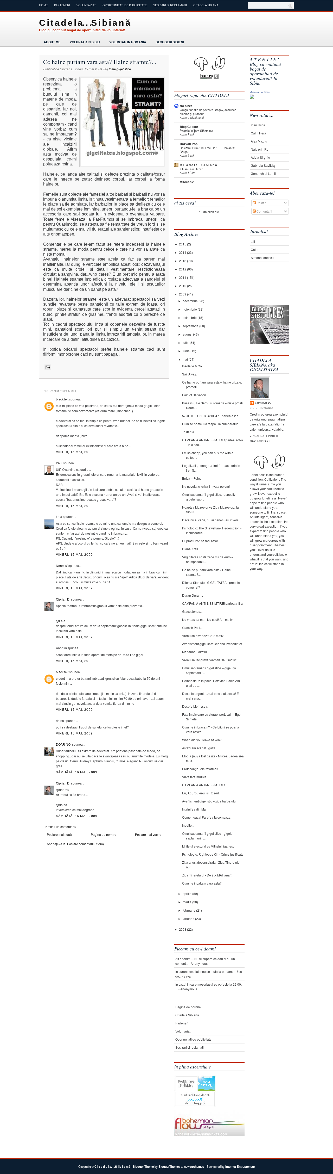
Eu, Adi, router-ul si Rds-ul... (201, 793)
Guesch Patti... (192, 627)
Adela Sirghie (260, 157)
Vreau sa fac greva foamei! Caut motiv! (209, 660)
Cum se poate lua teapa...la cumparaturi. (210, 424)
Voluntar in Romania (127, 42)
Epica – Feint (191, 478)
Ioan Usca (258, 125)
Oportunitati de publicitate (125, 5)
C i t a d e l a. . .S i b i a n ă (84, 23)
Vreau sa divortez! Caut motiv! (203, 635)
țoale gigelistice (120, 69)
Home (43, 5)
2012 (183, 269)
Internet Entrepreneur (240, 1166)
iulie (186, 342)
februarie (189, 910)
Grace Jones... (192, 611)
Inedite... (188, 825)
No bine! (186, 105)
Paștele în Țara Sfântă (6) (196, 130)
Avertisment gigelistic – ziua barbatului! (209, 801)
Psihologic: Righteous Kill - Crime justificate (213, 854)
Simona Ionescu (262, 257)
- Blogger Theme (142, 1166)
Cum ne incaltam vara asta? (202, 883)
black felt (62, 399)
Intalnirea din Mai (194, 809)
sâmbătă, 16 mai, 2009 (76, 772)
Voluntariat (86, 5)
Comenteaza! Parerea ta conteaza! (206, 817)
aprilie (187, 893)
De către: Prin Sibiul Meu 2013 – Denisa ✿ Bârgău (207, 150)
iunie (186, 351)
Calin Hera (258, 133)
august (188, 334)
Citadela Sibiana (205, 5)
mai (186, 359)
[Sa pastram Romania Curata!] (266, 288)
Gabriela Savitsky (263, 165)
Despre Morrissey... (195, 706)
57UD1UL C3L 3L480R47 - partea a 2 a (210, 415)
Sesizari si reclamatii (170, 5)
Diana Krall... (191, 549)
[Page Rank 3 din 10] (209, 78)
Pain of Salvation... (195, 395)
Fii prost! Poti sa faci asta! (200, 541)
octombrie (190, 317)
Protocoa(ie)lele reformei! (200, 769)
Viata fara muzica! (194, 777)
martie (187, 902)
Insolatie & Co (192, 366)
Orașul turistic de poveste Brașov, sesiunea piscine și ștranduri (208, 112)
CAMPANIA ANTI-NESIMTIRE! (203, 785)
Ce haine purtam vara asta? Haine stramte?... (99, 62)
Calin (254, 249)
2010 (183, 285)
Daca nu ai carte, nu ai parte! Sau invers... (211, 520)
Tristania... (189, 432)
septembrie (191, 326)
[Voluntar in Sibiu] (252, 97)
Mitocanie (187, 182)
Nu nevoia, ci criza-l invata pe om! (206, 486)
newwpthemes (194, 1166)
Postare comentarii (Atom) (85, 844)
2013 (183, 260)
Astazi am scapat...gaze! (199, 748)
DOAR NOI (63, 744)
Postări (261, 203)
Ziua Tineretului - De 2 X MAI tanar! (207, 875)
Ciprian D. (63, 599)
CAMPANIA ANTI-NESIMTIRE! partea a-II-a (212, 603)
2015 (183, 244)
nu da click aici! (209, 211)
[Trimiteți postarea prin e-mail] (47, 367)
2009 (183, 294)
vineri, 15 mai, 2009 (74, 451)
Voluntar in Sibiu (85, 42)
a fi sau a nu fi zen (191, 169)
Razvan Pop (188, 143)
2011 (183, 277)
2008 (183, 929)
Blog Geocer (189, 126)
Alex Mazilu (259, 141)
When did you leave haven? (202, 740)
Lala (59, 516)
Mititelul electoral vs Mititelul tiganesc (208, 846)
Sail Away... (190, 374)
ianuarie (189, 918)
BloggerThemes (169, 1166)
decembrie (190, 301)
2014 (183, 252)
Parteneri (62, 5)
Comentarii (264, 211)
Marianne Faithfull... (196, 652)
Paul (59, 463)
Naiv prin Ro (259, 149)
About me (52, 42)
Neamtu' (62, 565)
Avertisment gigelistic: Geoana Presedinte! (212, 643)
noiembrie (190, 309)
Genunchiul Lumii (263, 173)
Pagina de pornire (103, 834)
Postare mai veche (148, 834)
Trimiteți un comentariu (60, 826)
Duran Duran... (192, 595)
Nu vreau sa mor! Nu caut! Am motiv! (207, 619)
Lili (253, 241)
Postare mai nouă (59, 834)
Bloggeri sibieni (170, 42)
